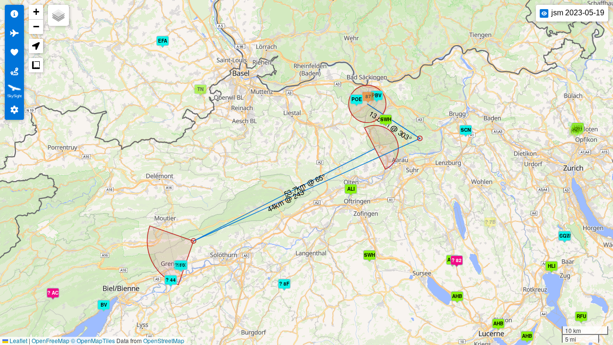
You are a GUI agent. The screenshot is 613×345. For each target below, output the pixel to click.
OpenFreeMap (50, 340)
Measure (36, 65)
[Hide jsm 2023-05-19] (544, 13)
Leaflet (17, 340)
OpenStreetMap (163, 340)
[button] (202, 92)
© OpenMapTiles (93, 340)
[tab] (14, 14)
